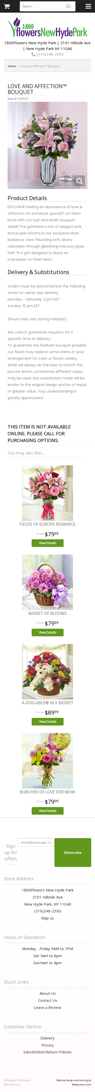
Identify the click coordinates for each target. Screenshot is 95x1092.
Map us (47, 917)
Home (11, 66)
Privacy (47, 1045)
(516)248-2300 (50, 54)
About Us (48, 993)
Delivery (47, 1037)
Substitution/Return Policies (47, 1051)
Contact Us (47, 1000)
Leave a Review (47, 1007)
